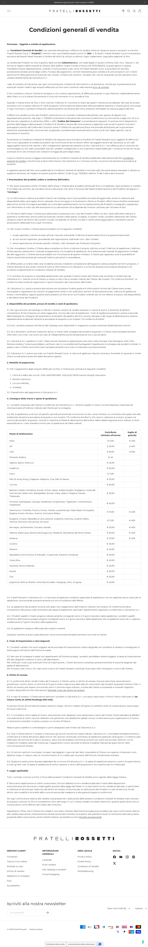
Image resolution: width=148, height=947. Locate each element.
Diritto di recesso (15, 871)
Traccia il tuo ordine (17, 861)
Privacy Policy (84, 856)
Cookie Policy (84, 861)
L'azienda (46, 860)
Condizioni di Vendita (88, 866)
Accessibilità (13, 885)
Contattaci (12, 856)
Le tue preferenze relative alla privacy (81, 944)
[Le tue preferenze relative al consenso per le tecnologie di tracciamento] (143, 942)
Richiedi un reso (15, 866)
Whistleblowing (85, 871)
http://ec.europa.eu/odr (90, 817)
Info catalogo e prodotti (54, 869)
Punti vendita (49, 864)
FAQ (9, 881)
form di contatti (101, 87)
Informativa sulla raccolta (56, 944)
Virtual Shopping (50, 874)
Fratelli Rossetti (20, 929)
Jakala (39, 929)
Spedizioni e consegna (18, 876)
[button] (140, 11)
